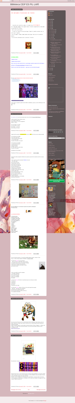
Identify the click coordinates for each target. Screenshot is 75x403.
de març (52, 38)
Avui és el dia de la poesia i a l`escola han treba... (55, 58)
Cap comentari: (29, 52)
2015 (51, 25)
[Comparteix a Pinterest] (38, 53)
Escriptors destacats (51, 75)
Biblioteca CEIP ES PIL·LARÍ (24, 4)
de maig (52, 35)
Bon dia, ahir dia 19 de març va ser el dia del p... (55, 60)
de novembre (53, 31)
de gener (52, 66)
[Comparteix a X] (36, 53)
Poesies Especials (51, 147)
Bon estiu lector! (54, 188)
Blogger (45, 400)
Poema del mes (51, 80)
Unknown (51, 15)
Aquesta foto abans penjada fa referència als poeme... (55, 52)
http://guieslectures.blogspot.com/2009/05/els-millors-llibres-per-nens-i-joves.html (56, 112)
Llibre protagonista (51, 77)
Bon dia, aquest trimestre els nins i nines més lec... (56, 45)
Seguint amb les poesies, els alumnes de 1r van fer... (55, 50)
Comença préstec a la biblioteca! (55, 159)
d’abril (52, 37)
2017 (51, 22)
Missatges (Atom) (31, 393)
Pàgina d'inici (50, 143)
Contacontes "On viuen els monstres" (52, 193)
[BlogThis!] (35, 53)
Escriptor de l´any (51, 145)
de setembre (53, 32)
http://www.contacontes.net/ (53, 107)
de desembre (53, 29)
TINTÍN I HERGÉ (51, 153)
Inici (29, 389)
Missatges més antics (41, 389)
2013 (51, 28)
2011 (51, 69)
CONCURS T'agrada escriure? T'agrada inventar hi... (55, 43)
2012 (51, 68)
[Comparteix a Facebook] (37, 53)
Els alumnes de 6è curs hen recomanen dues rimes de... (55, 48)
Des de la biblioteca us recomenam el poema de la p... (56, 55)
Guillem (51, 13)
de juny (52, 34)
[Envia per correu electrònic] (33, 53)
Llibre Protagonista (51, 155)
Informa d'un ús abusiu (53, 84)
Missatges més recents (16, 389)
